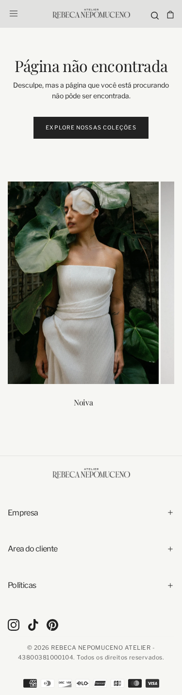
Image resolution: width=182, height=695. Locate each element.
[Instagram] (13, 625)
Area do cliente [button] (32, 548)
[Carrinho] (170, 15)
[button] (13, 13)
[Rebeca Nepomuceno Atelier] (91, 473)
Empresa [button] (23, 512)
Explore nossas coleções (91, 127)
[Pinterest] (52, 625)
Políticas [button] (22, 585)
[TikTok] (33, 625)
